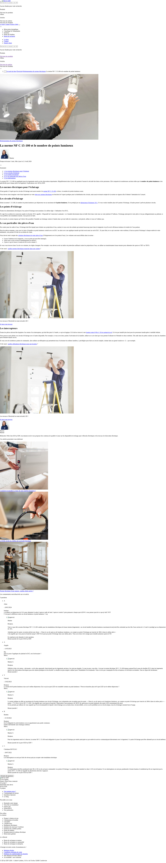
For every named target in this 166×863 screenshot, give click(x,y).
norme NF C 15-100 (49, 191)
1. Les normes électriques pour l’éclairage (16, 171)
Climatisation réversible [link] (11, 820)
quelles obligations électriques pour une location (22, 344)
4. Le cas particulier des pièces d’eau (15, 176)
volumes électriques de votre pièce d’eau (30, 235)
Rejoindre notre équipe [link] (11, 803)
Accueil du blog (11, 71)
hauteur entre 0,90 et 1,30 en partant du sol (99, 332)
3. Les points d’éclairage (11, 174)
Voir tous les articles (6, 64)
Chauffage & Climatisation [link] (12, 31)
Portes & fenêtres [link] (9, 830)
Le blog (2, 24)
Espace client (14, 24)
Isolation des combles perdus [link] (12, 828)
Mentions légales (9, 850)
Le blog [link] (6, 796)
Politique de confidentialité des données (16, 854)
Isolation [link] (6, 33)
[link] (6, 22)
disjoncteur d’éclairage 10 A (89, 202)
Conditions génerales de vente (13, 852)
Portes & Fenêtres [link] (9, 34)
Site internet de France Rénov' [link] (13, 855)
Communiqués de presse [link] (11, 793)
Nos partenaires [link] (8, 810)
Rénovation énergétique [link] (11, 29)
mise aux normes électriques (43, 194)
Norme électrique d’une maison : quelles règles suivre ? (16, 591)
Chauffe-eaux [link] (8, 823)
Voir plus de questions (7, 776)
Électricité (20, 71)
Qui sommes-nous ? (10, 791)
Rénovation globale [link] (10, 834)
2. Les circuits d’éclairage (11, 173)
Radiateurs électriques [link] (10, 825)
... (5, 71)
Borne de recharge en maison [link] (13, 840)
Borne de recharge (9, 36)
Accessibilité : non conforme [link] (12, 857)
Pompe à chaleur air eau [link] (11, 818)
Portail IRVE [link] (8, 808)
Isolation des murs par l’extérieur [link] (14, 827)
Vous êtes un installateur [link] (11, 805)
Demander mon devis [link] (6, 785)
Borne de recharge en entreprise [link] (13, 844)
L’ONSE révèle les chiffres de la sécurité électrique (15, 541)
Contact (7, 24)
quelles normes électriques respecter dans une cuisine (24, 248)
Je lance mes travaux (6, 324)
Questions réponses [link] (10, 795)
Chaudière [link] (7, 822)
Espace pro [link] (7, 806)
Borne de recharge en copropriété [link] (14, 842)
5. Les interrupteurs (10, 178)
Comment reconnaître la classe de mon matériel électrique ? (18, 491)
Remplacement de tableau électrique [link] (15, 832)
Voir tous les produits (6, 56)
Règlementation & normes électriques (34, 71)
